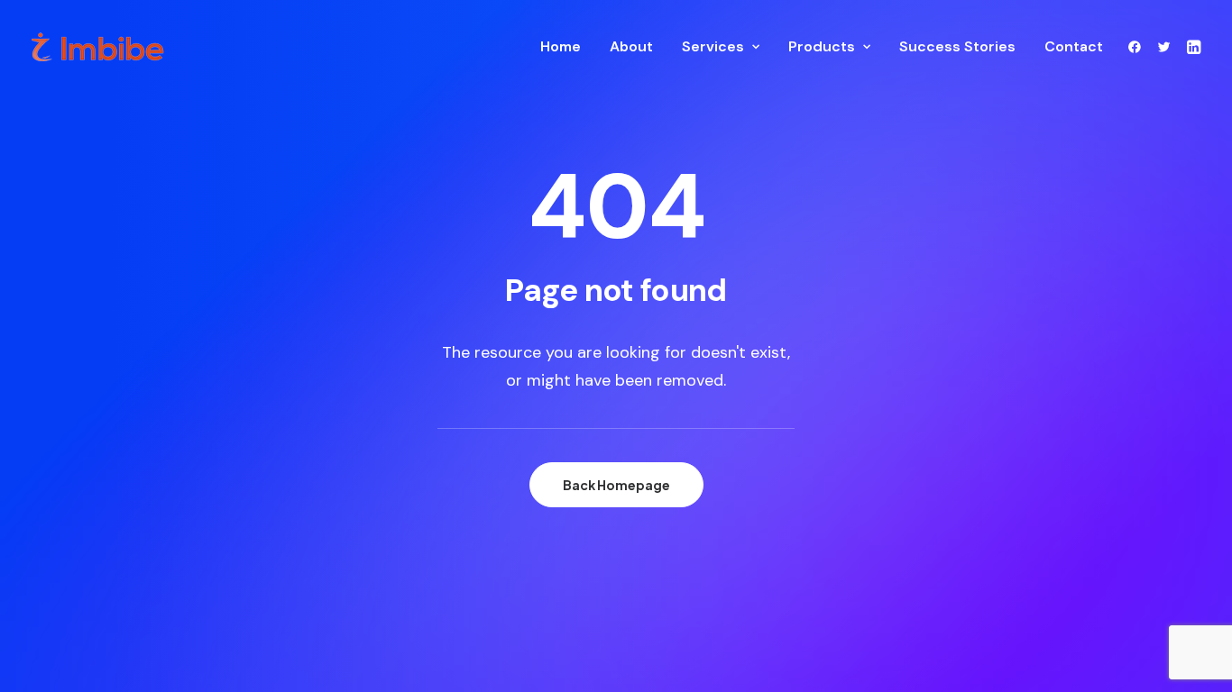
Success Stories (957, 46)
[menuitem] (560, 47)
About (631, 46)
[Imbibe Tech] (98, 46)
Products (821, 46)
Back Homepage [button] (616, 485)
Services (713, 46)
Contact (1073, 46)
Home (560, 46)
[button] (1137, 47)
